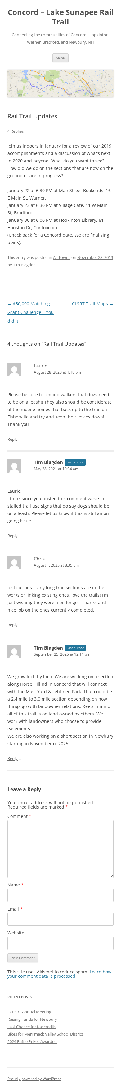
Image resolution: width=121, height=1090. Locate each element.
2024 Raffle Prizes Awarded (32, 1041)
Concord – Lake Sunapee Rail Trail (61, 17)
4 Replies (15, 131)
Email (15, 909)
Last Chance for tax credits (31, 1026)
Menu (60, 57)
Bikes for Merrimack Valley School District (45, 1034)
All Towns (61, 257)
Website (15, 933)
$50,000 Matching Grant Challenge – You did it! (30, 312)
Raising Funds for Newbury (32, 1019)
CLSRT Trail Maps (93, 304)
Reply (12, 439)
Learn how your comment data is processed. (59, 974)
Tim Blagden (24, 265)
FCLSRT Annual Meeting (29, 1012)
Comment (19, 816)
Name (15, 885)
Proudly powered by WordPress (34, 1078)
